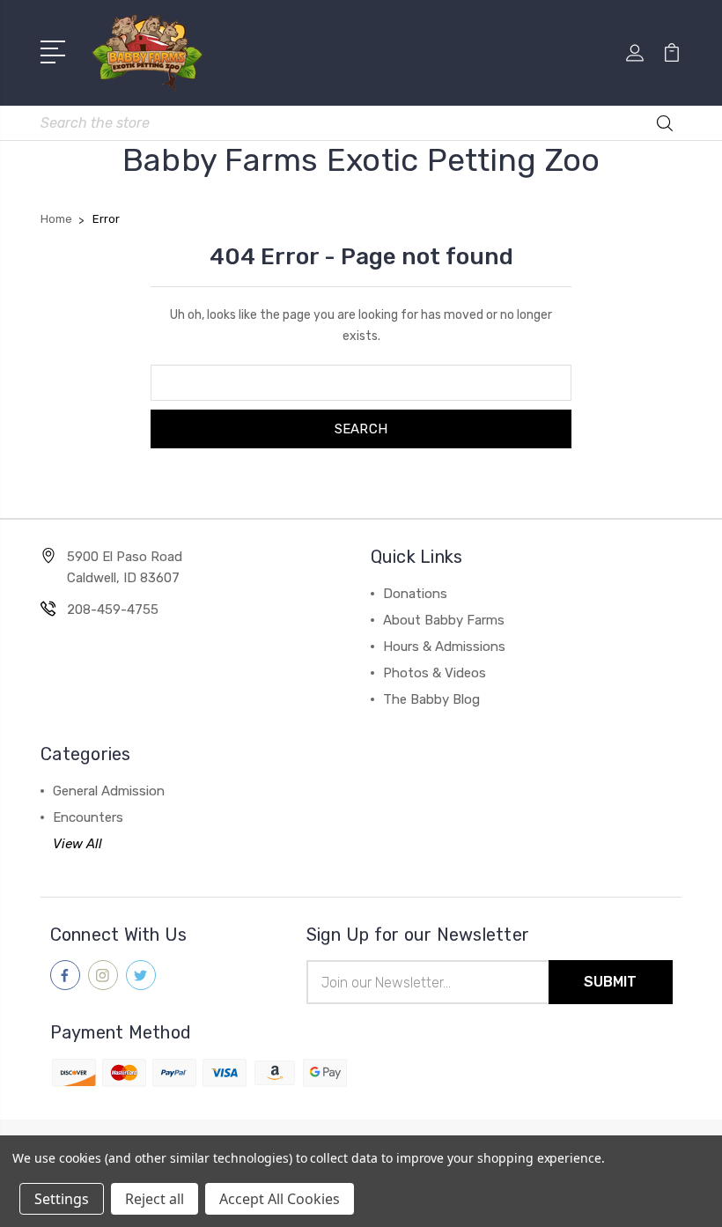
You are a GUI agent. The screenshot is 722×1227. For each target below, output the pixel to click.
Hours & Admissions (444, 646)
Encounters (88, 817)
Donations (415, 594)
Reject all (154, 1199)
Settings (61, 1199)
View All (77, 844)
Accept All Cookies (279, 1199)
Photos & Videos (434, 673)
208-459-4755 (112, 609)
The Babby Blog (431, 699)
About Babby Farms (444, 620)
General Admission (109, 791)
